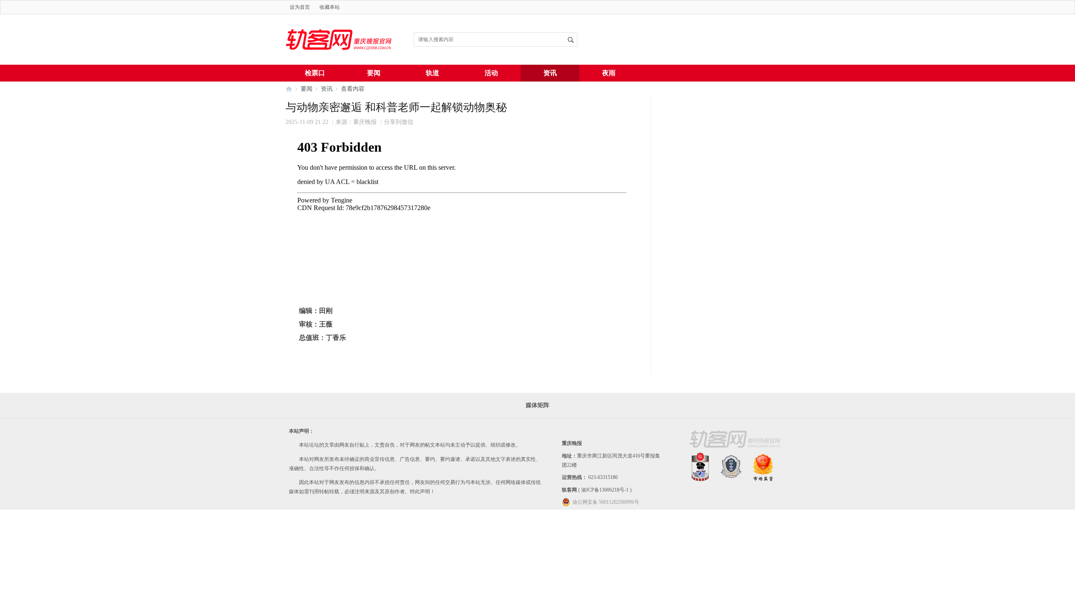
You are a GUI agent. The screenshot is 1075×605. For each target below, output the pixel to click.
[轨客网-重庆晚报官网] (340, 63)
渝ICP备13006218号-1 (605, 490)
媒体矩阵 (537, 405)
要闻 (373, 72)
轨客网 (569, 490)
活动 (491, 72)
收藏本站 (330, 7)
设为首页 (300, 7)
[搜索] (570, 39)
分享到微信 (398, 122)
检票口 (315, 72)
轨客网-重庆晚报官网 (289, 89)
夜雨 (609, 72)
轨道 (432, 72)
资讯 (550, 72)
